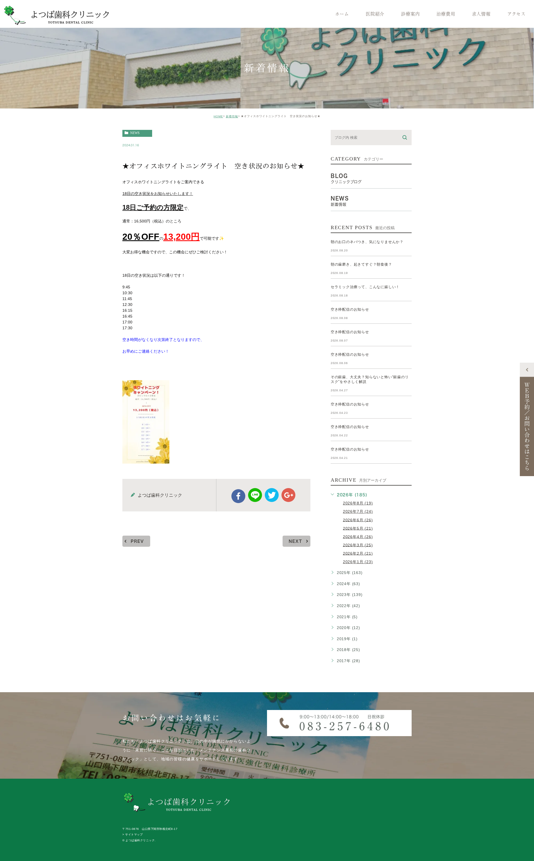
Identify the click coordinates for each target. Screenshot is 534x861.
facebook (238, 496)
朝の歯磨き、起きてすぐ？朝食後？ (361, 264)
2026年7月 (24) (358, 511)
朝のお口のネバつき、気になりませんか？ (367, 242)
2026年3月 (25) (358, 545)
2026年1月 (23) (358, 562)
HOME (218, 116)
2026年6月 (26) (358, 520)
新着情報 (232, 116)
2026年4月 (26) (358, 536)
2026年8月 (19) (358, 503)
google (288, 495)
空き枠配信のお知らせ (350, 309)
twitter (272, 495)
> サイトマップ (132, 834)
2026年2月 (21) (358, 553)
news (135, 133)
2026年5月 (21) (358, 528)
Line (255, 495)
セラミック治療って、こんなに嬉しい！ (365, 287)
